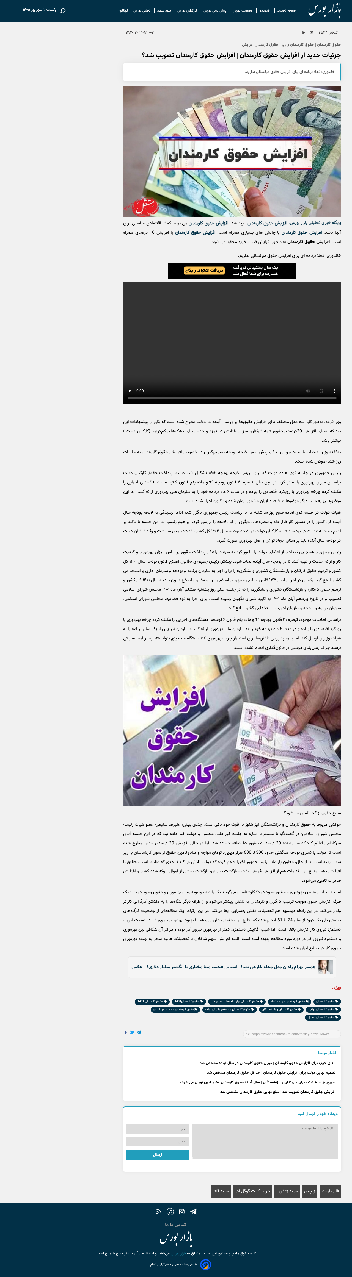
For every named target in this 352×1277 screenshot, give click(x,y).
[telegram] (193, 1212)
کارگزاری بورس (187, 10)
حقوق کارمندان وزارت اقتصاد (288, 1001)
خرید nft (221, 1191)
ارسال (157, 1155)
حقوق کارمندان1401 (187, 1001)
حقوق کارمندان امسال (321, 1017)
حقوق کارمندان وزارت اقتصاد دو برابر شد (235, 1001)
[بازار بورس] (319, 11)
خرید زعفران (287, 1191)
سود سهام (164, 10)
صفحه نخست (286, 10)
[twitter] (170, 1212)
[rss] (158, 1212)
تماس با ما (176, 1225)
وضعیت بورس (243, 10)
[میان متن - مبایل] (232, 271)
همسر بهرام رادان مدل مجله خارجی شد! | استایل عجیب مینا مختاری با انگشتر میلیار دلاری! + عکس (223, 967)
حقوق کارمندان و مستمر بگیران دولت (228, 1009)
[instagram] (181, 1212)
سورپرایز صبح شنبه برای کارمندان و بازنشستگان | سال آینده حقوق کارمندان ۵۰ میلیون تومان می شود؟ (257, 1082)
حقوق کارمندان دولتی (322, 1009)
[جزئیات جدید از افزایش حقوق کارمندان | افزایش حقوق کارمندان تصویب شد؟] (139, 1033)
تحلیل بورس (142, 10)
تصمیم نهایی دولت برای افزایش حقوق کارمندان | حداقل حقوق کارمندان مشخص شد (271, 1072)
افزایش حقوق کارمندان (267, 223)
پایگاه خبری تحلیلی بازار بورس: (314, 222)
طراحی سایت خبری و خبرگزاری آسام (173, 1264)
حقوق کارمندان (325, 1001)
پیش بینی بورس (215, 10)
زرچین (309, 1191)
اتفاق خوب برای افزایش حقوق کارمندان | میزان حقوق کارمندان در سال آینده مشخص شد (268, 1063)
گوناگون (123, 10)
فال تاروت (330, 1191)
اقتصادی (265, 10)
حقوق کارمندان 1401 (151, 1001)
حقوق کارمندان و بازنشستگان (280, 1009)
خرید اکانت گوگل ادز (252, 1191)
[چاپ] (303, 33)
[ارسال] (311, 33)
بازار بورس (178, 1254)
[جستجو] (63, 10)
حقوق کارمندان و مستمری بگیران (173, 1009)
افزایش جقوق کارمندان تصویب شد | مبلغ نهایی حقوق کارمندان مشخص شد (278, 1092)
